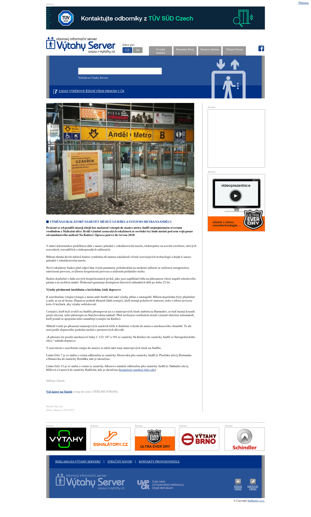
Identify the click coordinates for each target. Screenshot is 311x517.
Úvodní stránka (160, 51)
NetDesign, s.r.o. (256, 500)
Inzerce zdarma (210, 49)
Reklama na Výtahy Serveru (78, 461)
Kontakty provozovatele (159, 461)
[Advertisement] (236, 138)
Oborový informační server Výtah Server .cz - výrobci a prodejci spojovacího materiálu (86, 484)
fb (261, 48)
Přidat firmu (238, 487)
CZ (127, 50)
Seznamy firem (185, 49)
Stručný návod (119, 461)
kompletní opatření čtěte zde (137, 369)
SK (138, 50)
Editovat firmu (252, 487)
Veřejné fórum (234, 49)
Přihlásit (303, 3)
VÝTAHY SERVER (81, 45)
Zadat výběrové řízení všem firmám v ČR (91, 91)
